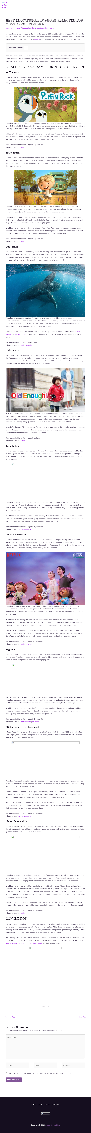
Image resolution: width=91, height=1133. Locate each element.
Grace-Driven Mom (52, 1125)
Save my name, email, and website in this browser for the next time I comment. (41, 1073)
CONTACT (56, 1105)
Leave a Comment (13, 28)
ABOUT (47, 1105)
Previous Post (8, 1017)
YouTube (35, 722)
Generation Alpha (29, 28)
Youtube (29, 345)
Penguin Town (20, 334)
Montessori (41, 28)
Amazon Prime (25, 529)
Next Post (83, 1017)
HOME (33, 1105)
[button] (81, 5)
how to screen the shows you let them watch (24, 943)
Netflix (22, 148)
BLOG (40, 1105)
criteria (37, 39)
